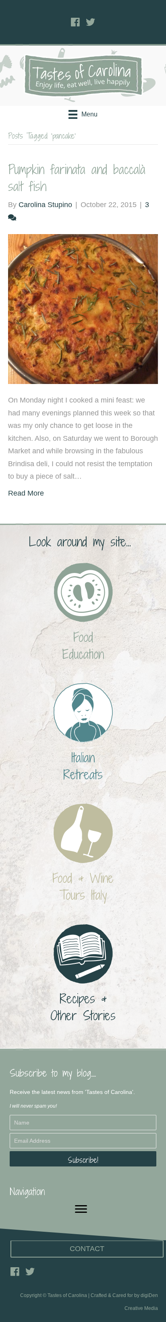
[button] (83, 1158)
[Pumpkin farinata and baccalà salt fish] (83, 309)
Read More (26, 493)
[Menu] (81, 1209)
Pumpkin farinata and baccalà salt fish (76, 177)
